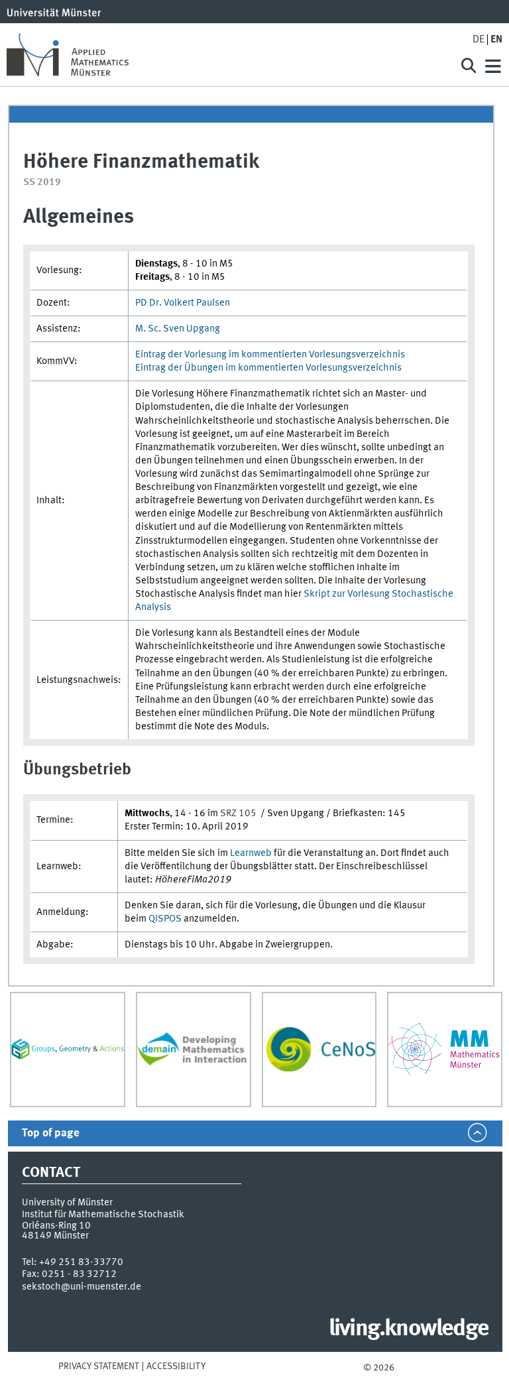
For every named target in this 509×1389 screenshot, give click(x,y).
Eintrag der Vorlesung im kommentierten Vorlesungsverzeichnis (270, 354)
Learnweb (251, 853)
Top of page (51, 1133)
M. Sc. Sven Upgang (180, 329)
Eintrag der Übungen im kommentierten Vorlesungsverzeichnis (268, 368)
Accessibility (175, 1366)
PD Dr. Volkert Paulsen (183, 303)
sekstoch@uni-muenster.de (81, 1287)
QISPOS (165, 919)
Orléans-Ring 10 (56, 1226)
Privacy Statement (98, 1366)
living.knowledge (408, 1329)
